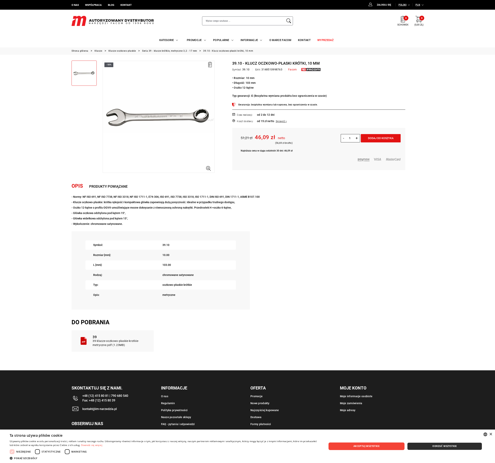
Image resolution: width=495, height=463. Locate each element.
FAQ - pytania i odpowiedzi (178, 424)
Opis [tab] (77, 186)
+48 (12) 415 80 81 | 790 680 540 (105, 396)
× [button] (490, 434)
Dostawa (255, 417)
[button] (105, 117)
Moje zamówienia (351, 403)
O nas (164, 396)
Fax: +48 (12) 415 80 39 (98, 400)
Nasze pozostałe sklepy (176, 417)
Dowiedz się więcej (91, 445)
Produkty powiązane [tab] (108, 186)
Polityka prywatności (174, 410)
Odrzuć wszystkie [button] (444, 446)
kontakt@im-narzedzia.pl (99, 409)
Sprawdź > (281, 121)
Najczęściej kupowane (264, 410)
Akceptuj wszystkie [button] (366, 446)
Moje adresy (348, 410)
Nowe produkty (260, 403)
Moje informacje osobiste (356, 396)
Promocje (256, 396)
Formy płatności (260, 424)
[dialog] (247, 446)
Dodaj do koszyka (380, 138)
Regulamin (168, 403)
